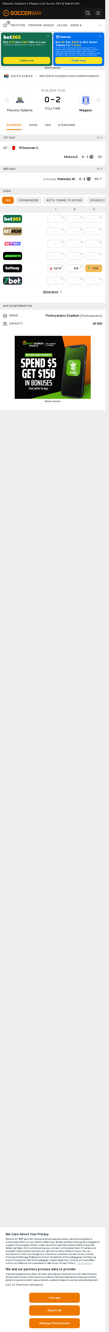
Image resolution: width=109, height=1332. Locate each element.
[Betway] (12, 268)
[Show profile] (19, 100)
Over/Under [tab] (28, 200)
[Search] (88, 13)
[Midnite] (12, 256)
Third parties (85, 1263)
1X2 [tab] (8, 200)
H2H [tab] (48, 125)
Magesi (85, 110)
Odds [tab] (33, 125)
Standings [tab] (66, 125)
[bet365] (12, 219)
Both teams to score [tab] (64, 200)
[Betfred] (12, 244)
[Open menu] (98, 13)
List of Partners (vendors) (24, 1284)
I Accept (54, 1297)
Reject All (54, 1310)
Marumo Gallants (20, 110)
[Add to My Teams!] (7, 100)
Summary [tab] (14, 125)
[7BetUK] (12, 281)
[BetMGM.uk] (12, 231)
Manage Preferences (54, 1323)
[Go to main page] (25, 13)
